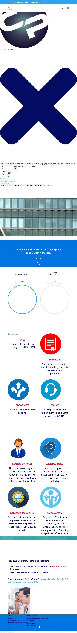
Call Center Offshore (33, 630)
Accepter (3, 185)
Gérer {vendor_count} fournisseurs (7, 181)
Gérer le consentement (7, 632)
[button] (38, 106)
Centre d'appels (12, 630)
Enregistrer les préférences (35, 185)
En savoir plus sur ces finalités (6, 183)
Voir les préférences (20, 185)
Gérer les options (3, 178)
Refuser (10, 185)
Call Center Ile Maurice (22, 630)
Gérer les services (3, 180)
